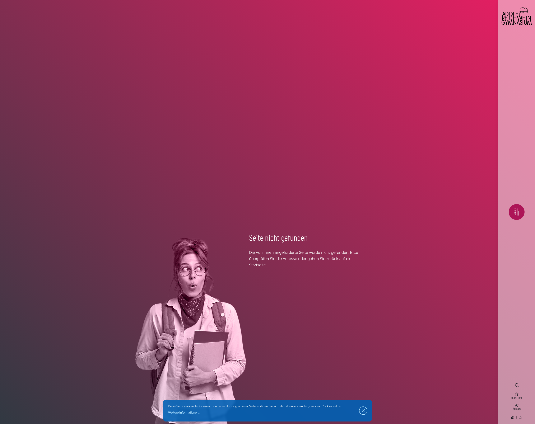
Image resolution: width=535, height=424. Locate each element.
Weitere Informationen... (184, 412)
